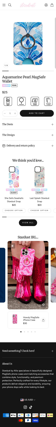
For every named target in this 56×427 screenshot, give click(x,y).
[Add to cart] (43, 320)
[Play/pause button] (12, 246)
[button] (4, 5)
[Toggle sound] (43, 304)
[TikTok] (30, 407)
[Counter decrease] (4, 113)
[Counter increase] (15, 113)
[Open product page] (14, 177)
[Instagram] (25, 407)
